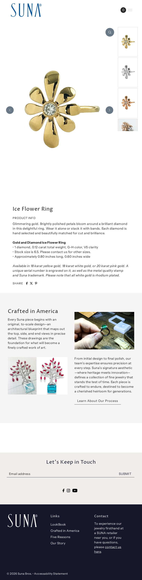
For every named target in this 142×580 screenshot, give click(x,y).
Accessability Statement (51, 573)
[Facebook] (63, 490)
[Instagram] (68, 490)
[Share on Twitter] (31, 283)
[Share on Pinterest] (36, 283)
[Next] (109, 110)
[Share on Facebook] (26, 283)
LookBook (58, 524)
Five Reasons (60, 537)
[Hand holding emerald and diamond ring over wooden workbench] (104, 330)
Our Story (58, 543)
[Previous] (10, 110)
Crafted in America (65, 531)
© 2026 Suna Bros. (19, 573)
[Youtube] (74, 490)
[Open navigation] (130, 10)
